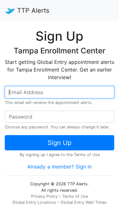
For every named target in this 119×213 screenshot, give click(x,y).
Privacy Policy (44, 196)
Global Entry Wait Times (84, 202)
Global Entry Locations (34, 202)
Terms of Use (87, 154)
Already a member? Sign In (59, 166)
